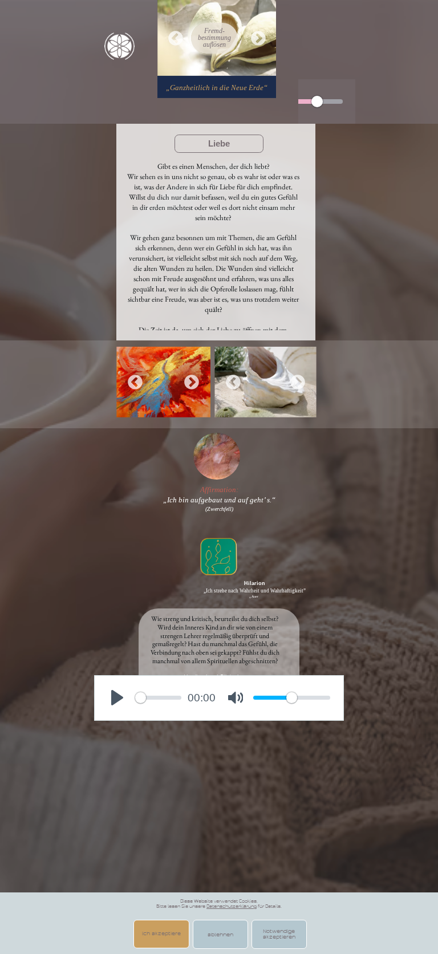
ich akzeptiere (161, 933)
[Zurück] (175, 38)
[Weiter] (258, 38)
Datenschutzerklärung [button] (231, 906)
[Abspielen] (117, 698)
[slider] (317, 101)
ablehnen (220, 934)
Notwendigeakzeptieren (279, 934)
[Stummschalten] (235, 698)
